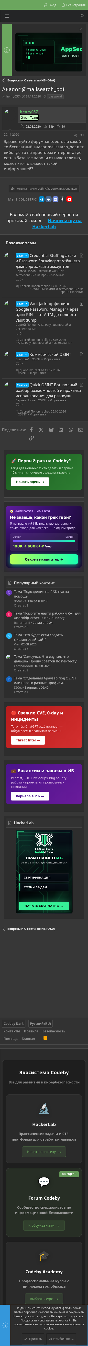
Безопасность (54, 1031)
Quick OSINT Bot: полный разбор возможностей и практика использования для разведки (48, 390)
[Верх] (39, 1038)
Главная (28, 1039)
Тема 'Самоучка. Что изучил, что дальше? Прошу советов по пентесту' (45, 659)
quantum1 (23, 359)
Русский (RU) (40, 1023)
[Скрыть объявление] (80, 30)
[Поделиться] (75, 135)
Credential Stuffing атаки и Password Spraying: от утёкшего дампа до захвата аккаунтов (48, 261)
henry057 (13, 96)
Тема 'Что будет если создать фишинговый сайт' (38, 637)
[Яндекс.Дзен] (62, 199)
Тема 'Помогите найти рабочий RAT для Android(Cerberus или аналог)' (47, 615)
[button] (7, 15)
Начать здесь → (30, 481)
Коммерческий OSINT (50, 354)
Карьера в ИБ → (30, 796)
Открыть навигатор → (44, 559)
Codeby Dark (14, 1023)
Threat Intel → (28, 740)
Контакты (11, 1031)
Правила (31, 1031)
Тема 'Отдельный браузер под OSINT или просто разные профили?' (45, 680)
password (55, 96)
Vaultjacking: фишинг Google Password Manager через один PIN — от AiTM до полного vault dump (47, 312)
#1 (82, 135)
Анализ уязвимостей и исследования (43, 327)
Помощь (10, 1039)
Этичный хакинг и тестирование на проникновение (40, 273)
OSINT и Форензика (46, 359)
